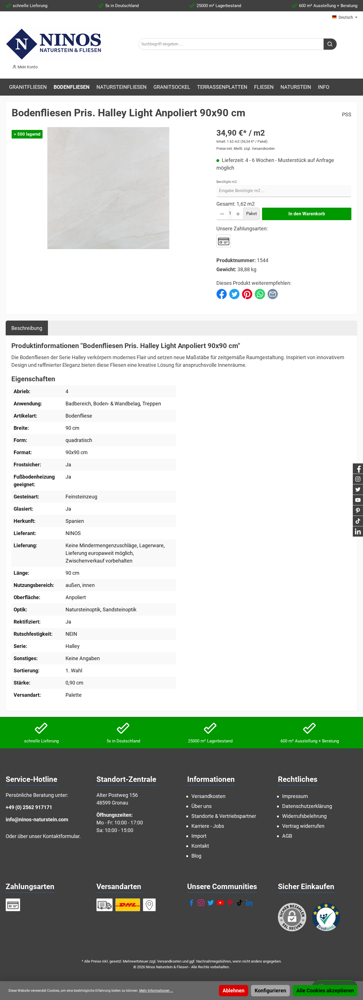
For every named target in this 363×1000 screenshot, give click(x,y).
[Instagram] (201, 902)
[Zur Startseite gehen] (54, 44)
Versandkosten (208, 796)
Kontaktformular (61, 836)
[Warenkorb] (46, 65)
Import (198, 836)
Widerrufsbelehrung (304, 816)
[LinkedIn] (249, 902)
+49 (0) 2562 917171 (29, 807)
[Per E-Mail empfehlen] (272, 293)
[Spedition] (104, 904)
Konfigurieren (270, 990)
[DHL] (127, 904)
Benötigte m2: (227, 182)
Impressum (295, 796)
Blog (196, 856)
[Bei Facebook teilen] (221, 293)
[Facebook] (191, 902)
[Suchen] (330, 44)
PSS (346, 114)
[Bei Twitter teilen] (234, 293)
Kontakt (200, 846)
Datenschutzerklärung (307, 806)
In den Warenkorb (306, 213)
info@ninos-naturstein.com (37, 819)
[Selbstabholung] (149, 904)
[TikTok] (239, 902)
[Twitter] (210, 902)
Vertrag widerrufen (303, 826)
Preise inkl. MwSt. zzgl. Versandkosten (245, 149)
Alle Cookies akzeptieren (325, 990)
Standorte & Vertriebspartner (223, 816)
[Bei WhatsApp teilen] (260, 293)
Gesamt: (225, 204)
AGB (287, 836)
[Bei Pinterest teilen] (247, 293)
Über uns (201, 806)
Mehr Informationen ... (156, 991)
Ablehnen (233, 990)
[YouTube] (220, 902)
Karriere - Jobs (207, 826)
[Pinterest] (230, 902)
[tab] (27, 328)
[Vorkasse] (223, 241)
